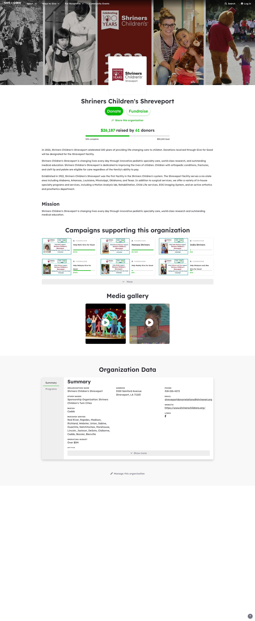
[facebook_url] (165, 416)
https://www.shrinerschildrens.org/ (185, 407)
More (130, 281)
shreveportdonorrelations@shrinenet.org (188, 399)
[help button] (250, 616)
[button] (106, 322)
